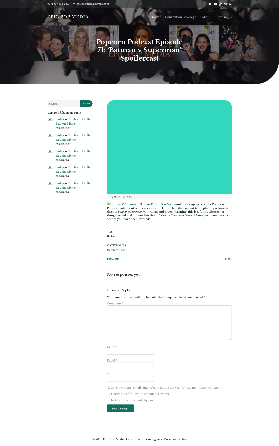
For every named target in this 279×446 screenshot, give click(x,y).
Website (112, 374)
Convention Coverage (180, 17)
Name (112, 347)
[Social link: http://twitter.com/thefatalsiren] (229, 4)
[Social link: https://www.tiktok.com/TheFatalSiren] (219, 4)
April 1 (130, 196)
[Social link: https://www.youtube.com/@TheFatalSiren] (224, 4)
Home (155, 17)
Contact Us (224, 17)
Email (112, 360)
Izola (59, 119)
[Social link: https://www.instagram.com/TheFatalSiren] (209, 4)
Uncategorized (116, 250)
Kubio (182, 439)
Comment (115, 303)
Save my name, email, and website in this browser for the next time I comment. (166, 387)
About (206, 17)
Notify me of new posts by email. (134, 400)
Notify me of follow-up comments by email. (141, 393)
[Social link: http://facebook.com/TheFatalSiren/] (214, 4)
